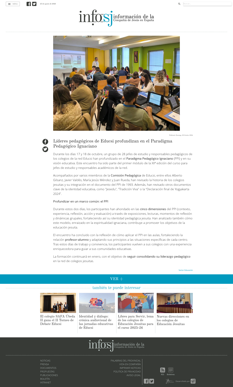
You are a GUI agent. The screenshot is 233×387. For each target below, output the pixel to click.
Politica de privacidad (127, 372)
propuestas (47, 372)
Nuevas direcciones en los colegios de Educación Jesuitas (173, 320)
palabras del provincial (126, 361)
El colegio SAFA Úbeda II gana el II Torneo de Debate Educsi (57, 320)
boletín (45, 379)
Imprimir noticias (130, 368)
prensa (44, 364)
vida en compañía (130, 364)
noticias (45, 361)
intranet (45, 383)
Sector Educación (186, 270)
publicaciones (49, 375)
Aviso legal (134, 375)
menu (13, 4)
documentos (48, 368)
